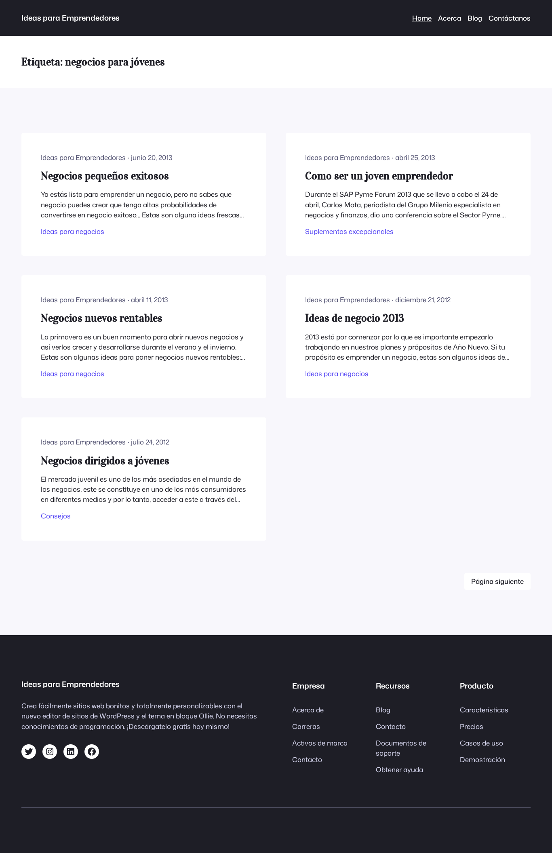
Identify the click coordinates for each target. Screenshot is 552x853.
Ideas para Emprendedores (70, 18)
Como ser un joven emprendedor (379, 175)
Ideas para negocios (72, 231)
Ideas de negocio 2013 (354, 317)
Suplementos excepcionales (349, 231)
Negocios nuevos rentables (101, 317)
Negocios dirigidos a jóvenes (105, 460)
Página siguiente (497, 581)
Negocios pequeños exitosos (105, 175)
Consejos (56, 515)
